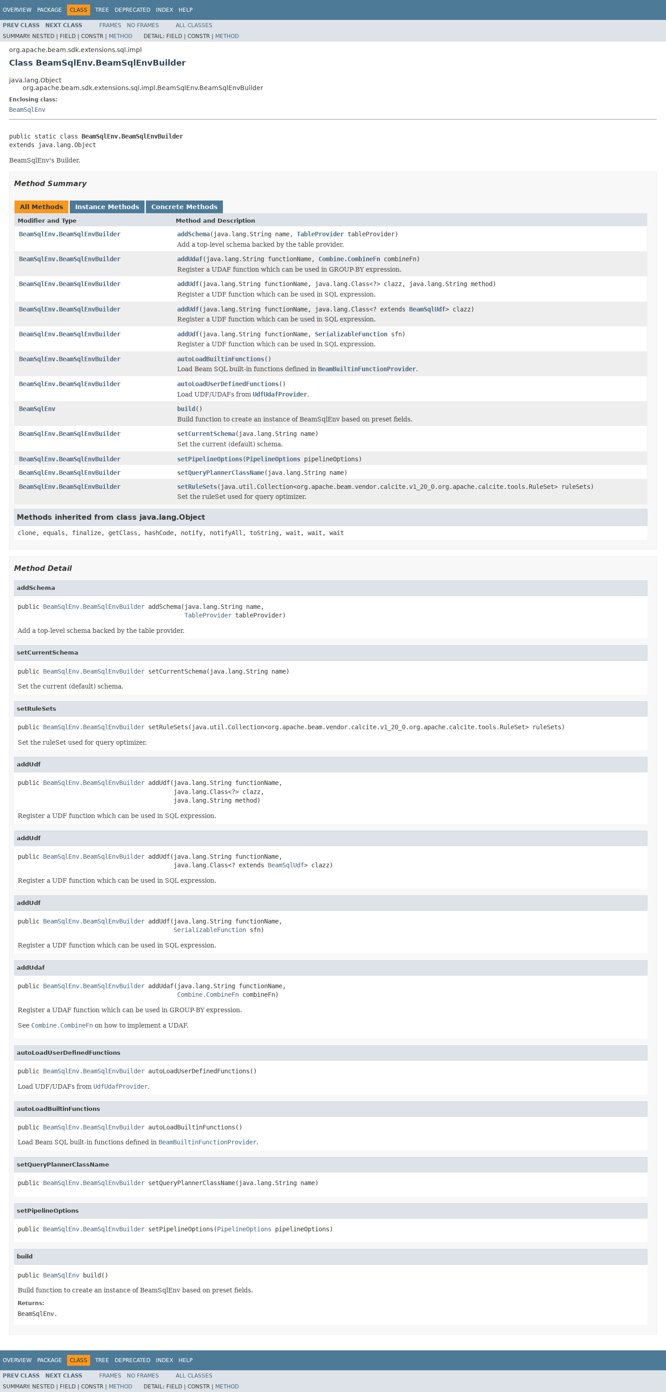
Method (120, 36)
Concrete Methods (184, 206)
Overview (17, 10)
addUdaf (190, 259)
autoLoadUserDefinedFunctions (228, 383)
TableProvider (320, 234)
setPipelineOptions (209, 459)
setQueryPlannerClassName (220, 472)
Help (186, 10)
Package (49, 10)
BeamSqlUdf (427, 309)
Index (164, 10)
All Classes (194, 25)
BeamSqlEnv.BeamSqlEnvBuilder (70, 234)
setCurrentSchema (206, 433)
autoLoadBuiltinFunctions (220, 359)
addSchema (193, 234)
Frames (110, 25)
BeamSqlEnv (27, 109)
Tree (102, 10)
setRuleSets (197, 486)
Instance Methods (107, 206)
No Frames (143, 25)
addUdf (188, 283)
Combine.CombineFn (349, 259)
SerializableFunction (351, 334)
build (186, 408)
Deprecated (132, 10)
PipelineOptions (273, 459)
